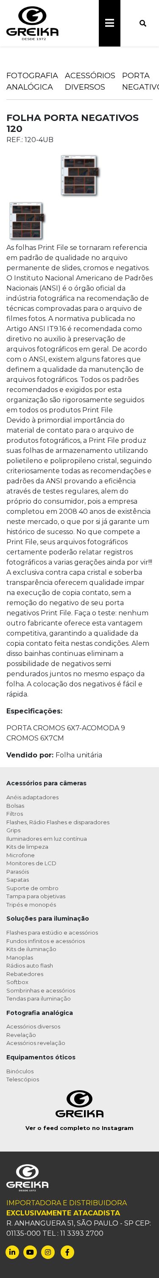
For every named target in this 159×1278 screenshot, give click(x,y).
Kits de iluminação (31, 949)
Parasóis (17, 871)
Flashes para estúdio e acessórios (52, 932)
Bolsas (15, 805)
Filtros (14, 813)
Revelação (21, 1034)
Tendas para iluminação (38, 998)
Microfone (20, 855)
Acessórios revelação (35, 1042)
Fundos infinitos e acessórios (45, 941)
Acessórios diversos (33, 1026)
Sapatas (17, 879)
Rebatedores (24, 974)
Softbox (17, 982)
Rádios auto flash (29, 965)
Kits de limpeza (27, 846)
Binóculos (19, 1071)
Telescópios (22, 1079)
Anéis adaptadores (32, 797)
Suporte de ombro (32, 888)
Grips (13, 830)
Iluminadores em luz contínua (46, 838)
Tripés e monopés (31, 904)
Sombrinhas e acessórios (40, 990)
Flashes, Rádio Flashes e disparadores (57, 822)
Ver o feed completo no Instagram (79, 1127)
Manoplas (19, 957)
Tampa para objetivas (35, 896)
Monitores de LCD (31, 863)
